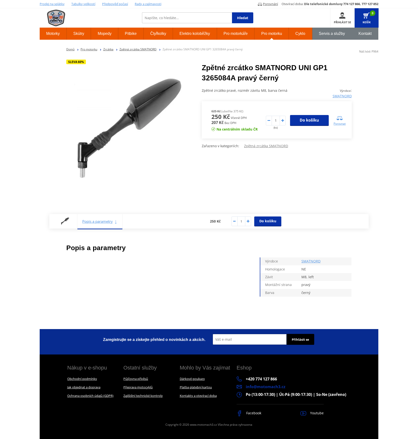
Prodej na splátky (52, 4)
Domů (70, 49)
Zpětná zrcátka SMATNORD (138, 49)
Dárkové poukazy (192, 379)
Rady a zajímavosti (148, 4)
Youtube (316, 413)
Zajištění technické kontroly (143, 395)
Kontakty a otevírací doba (198, 395)
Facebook (253, 413)
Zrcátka (108, 49)
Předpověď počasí (115, 4)
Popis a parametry (97, 221)
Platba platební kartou (196, 387)
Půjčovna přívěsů (135, 379)
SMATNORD (342, 96)
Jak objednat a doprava (83, 387)
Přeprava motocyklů (138, 387)
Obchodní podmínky (82, 379)
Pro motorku (89, 49)
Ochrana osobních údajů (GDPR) (90, 395)
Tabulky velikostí (83, 4)
